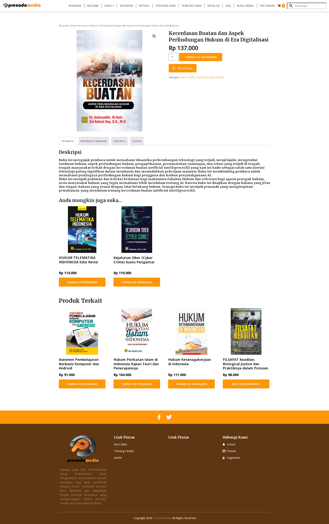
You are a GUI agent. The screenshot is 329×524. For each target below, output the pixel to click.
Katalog (213, 5)
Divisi (108, 5)
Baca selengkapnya (246, 384)
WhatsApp (185, 68)
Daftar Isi (119, 141)
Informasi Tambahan (94, 141)
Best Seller (120, 444)
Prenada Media (162, 518)
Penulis (231, 451)
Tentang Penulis (124, 451)
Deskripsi (68, 141)
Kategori (126, 5)
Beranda (75, 5)
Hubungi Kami (191, 5)
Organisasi (233, 457)
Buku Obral (245, 5)
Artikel (144, 5)
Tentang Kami (166, 5)
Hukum (93, 25)
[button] (154, 36)
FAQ (228, 5)
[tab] (68, 141)
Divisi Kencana (79, 25)
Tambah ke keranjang (200, 57)
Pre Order (267, 5)
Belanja (92, 5)
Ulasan (136, 141)
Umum (231, 444)
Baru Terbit (187, 77)
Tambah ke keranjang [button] (82, 282)
